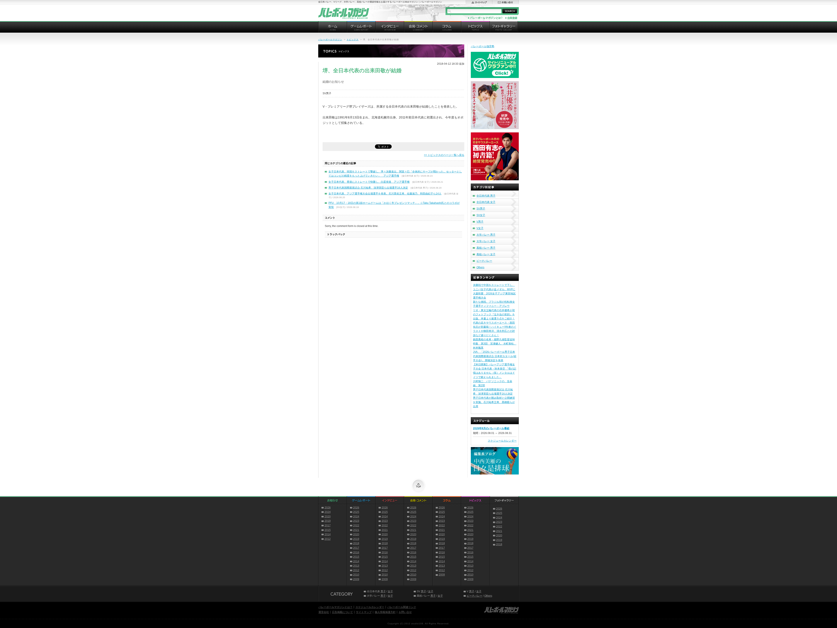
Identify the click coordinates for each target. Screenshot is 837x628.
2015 (328, 530)
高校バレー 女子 (485, 254)
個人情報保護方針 (385, 612)
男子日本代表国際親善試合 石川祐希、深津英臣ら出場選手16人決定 (368, 187)
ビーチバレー (484, 260)
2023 (356, 520)
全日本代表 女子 (485, 202)
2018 (356, 543)
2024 (328, 511)
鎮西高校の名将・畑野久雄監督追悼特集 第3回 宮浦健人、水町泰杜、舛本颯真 (494, 343)
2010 (356, 574)
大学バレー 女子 (485, 241)
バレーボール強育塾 (482, 46)
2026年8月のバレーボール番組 (491, 428)
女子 (390, 591)
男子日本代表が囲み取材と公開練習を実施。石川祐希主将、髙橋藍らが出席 (494, 402)
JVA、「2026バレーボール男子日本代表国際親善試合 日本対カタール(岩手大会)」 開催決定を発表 (494, 356)
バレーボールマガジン (330, 39)
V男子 (479, 221)
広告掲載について (342, 612)
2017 (328, 525)
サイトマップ (364, 612)
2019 (328, 520)
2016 (356, 552)
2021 (356, 530)
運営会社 (323, 612)
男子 (383, 591)
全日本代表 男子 (485, 195)
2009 (356, 579)
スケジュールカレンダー (502, 440)
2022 (356, 525)
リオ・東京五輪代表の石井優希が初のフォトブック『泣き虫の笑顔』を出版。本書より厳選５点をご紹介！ (494, 314)
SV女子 (480, 215)
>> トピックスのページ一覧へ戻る (444, 155)
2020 (328, 516)
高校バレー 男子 (485, 247)
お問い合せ (405, 612)
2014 (328, 534)
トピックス (353, 39)
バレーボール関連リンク (401, 607)
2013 (356, 565)
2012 (328, 538)
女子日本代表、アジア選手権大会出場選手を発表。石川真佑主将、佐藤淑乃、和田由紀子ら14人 (384, 193)
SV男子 (480, 208)
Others (480, 267)
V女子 (479, 228)
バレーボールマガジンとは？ (335, 607)
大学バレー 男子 (485, 234)
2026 (328, 507)
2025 (356, 511)
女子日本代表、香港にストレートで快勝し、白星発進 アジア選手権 (369, 181)
